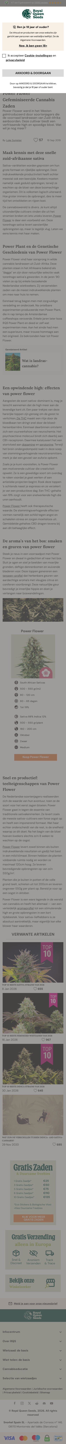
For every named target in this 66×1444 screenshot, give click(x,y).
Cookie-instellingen (38, 55)
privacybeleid (15, 60)
